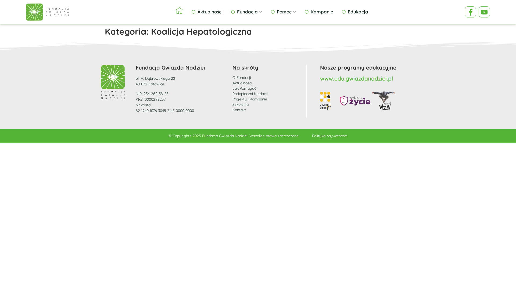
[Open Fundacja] (260, 11)
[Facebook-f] (470, 12)
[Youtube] (484, 12)
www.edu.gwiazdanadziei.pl (356, 78)
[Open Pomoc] (294, 11)
